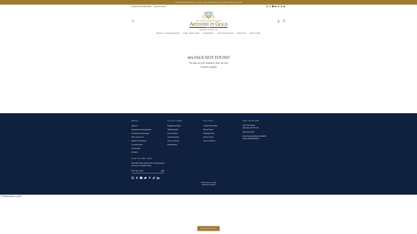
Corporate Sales (137, 144)
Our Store (255, 33)
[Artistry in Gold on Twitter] (145, 177)
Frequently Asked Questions (141, 129)
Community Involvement (140, 133)
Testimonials (135, 148)
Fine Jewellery (191, 33)
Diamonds (208, 33)
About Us (134, 126)
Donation (134, 152)
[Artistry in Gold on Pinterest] (149, 177)
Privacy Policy (208, 137)
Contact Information (210, 126)
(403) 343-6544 (160, 6)
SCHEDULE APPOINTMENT (141, 6)
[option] (208, 2)
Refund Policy (208, 129)
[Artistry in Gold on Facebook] (137, 177)
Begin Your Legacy (208, 228)
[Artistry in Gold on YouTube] (141, 177)
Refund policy (172, 144)
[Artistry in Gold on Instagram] (132, 177)
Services (241, 33)
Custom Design (225, 33)
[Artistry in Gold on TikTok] (154, 177)
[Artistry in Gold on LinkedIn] (158, 177)
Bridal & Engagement (168, 33)
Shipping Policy (208, 133)
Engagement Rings (174, 126)
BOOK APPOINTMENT (251, 138)
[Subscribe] (162, 170)
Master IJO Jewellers (138, 141)
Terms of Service (173, 141)
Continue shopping (208, 67)
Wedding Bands (173, 129)
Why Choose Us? (137, 137)
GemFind (212, 184)
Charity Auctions (173, 137)
